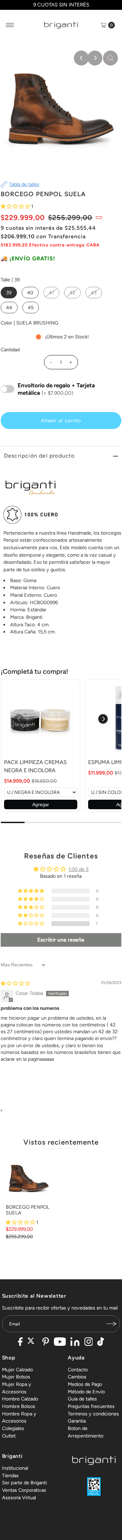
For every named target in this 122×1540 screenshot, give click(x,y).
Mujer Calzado (17, 1370)
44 (9, 307)
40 (30, 293)
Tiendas (10, 1475)
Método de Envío (86, 1392)
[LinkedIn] (74, 1342)
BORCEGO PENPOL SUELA (27, 1210)
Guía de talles (82, 1399)
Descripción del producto (39, 455)
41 (51, 293)
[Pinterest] (45, 1342)
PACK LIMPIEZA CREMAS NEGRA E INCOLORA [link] (35, 766)
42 (72, 293)
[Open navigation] (10, 25)
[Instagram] (88, 1342)
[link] (40, 719)
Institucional (15, 1468)
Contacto (78, 1370)
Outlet (9, 1436)
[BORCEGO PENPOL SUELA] (29, 1178)
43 (94, 293)
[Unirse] (111, 1323)
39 (9, 293)
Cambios (77, 1377)
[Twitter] (32, 1342)
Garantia (77, 1421)
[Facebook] (20, 1342)
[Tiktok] (100, 1342)
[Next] (94, 58)
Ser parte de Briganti (24, 1483)
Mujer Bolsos (16, 1377)
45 (31, 307)
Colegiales (13, 1428)
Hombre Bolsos (18, 1406)
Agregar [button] (40, 805)
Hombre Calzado (20, 1399)
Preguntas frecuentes (91, 1406)
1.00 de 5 (78, 869)
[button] (16, 206)
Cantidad (10, 350)
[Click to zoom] (110, 58)
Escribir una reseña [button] (60, 939)
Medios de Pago (85, 1384)
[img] (15, 983)
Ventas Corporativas (24, 1490)
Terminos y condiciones (93, 1414)
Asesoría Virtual (19, 1498)
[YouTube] (60, 1342)
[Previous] (81, 58)
